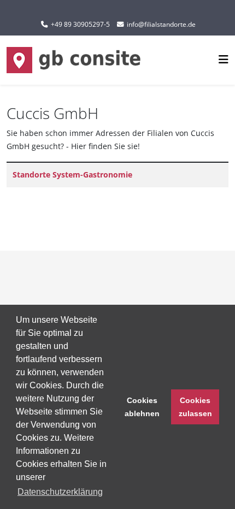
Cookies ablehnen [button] (142, 407)
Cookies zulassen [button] (195, 407)
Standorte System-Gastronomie (72, 174)
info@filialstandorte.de (161, 24)
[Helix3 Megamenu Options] (223, 59)
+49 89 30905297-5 (80, 24)
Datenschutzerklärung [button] (60, 491)
